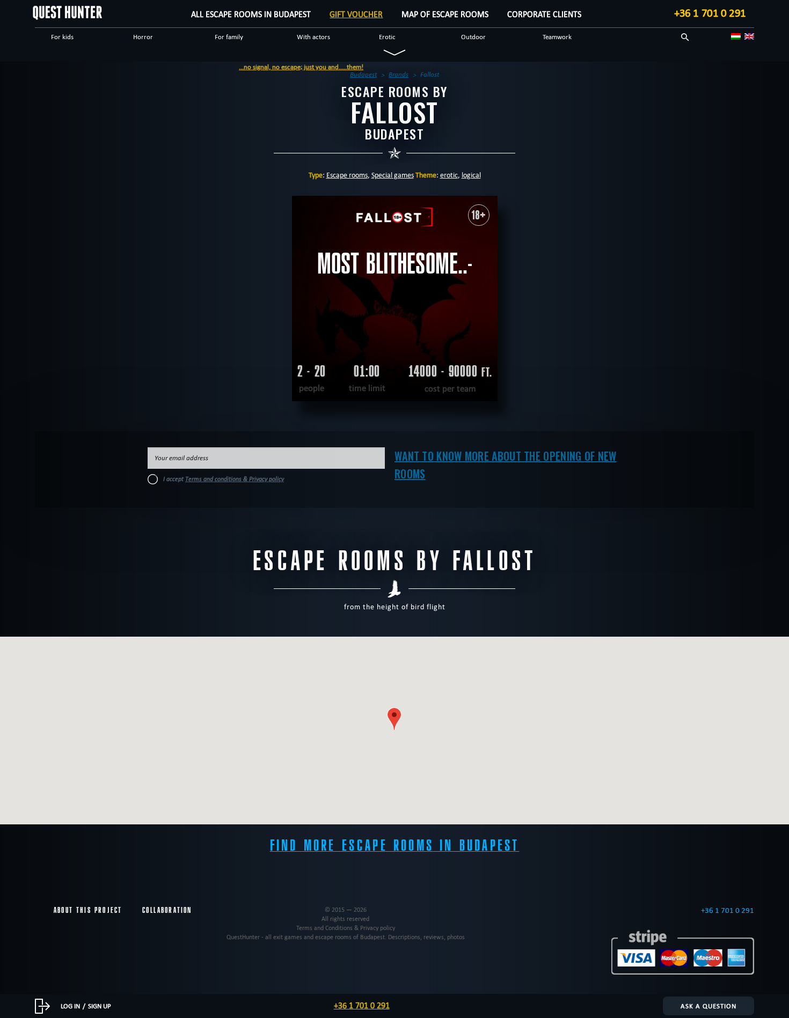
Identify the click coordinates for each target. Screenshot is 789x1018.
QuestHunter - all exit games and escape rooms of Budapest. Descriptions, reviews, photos (346, 937)
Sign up (99, 1005)
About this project (88, 910)
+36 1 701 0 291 (710, 13)
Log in (70, 1005)
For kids (62, 36)
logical (471, 175)
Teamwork (557, 36)
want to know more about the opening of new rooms (505, 465)
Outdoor (473, 36)
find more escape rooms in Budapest (395, 845)
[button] (394, 719)
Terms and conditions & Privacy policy (234, 479)
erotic (449, 175)
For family (229, 36)
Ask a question (708, 1005)
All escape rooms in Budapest (251, 14)
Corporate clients (544, 14)
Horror (143, 36)
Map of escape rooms (444, 14)
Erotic (387, 36)
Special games (392, 175)
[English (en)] (749, 36)
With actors (313, 36)
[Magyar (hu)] (736, 36)
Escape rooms (347, 175)
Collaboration (167, 910)
